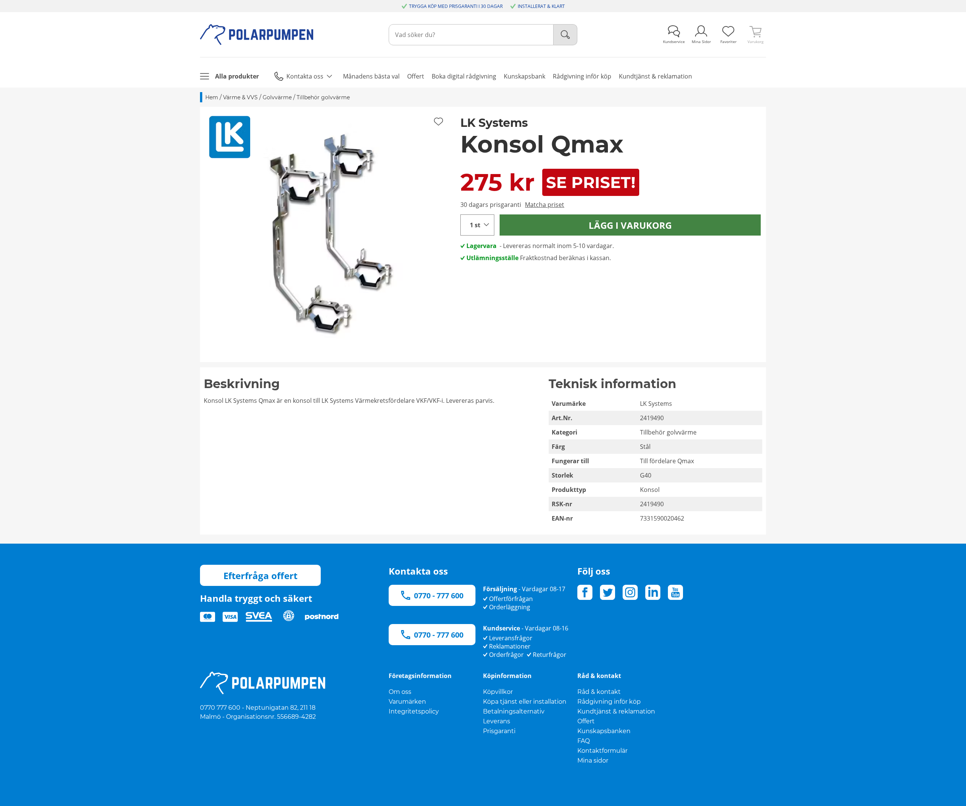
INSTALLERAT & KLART (541, 6)
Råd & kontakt (599, 691)
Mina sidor (592, 760)
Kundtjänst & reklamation (616, 711)
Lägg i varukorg (630, 225)
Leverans (496, 721)
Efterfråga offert (260, 575)
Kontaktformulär (602, 750)
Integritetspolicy (414, 711)
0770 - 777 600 (438, 595)
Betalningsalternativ (514, 711)
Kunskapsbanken (604, 731)
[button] (327, 234)
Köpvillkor (498, 691)
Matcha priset (544, 204)
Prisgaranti (499, 731)
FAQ (583, 740)
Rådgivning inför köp (609, 701)
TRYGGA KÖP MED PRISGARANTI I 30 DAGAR (456, 6)
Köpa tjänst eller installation (524, 701)
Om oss (400, 691)
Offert (586, 721)
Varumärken (407, 701)
